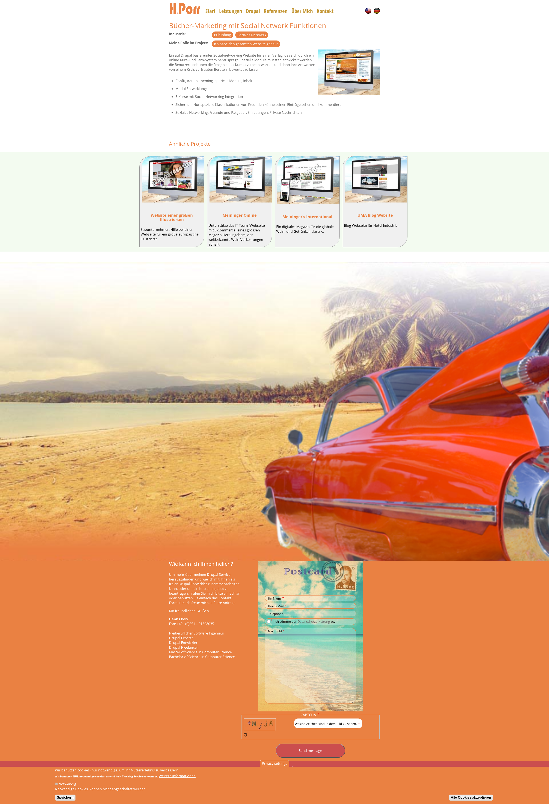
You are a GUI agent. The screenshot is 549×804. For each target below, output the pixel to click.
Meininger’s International (307, 216)
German (377, 11)
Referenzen (276, 11)
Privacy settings (274, 763)
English (368, 11)
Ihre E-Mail (276, 606)
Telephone (275, 614)
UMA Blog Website (375, 215)
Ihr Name (275, 598)
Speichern (65, 797)
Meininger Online (240, 215)
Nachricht (275, 631)
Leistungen (230, 11)
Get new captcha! (245, 734)
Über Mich (302, 11)
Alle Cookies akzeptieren (471, 797)
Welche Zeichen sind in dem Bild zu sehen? (326, 724)
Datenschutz (272, 620)
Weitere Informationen (177, 776)
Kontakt (325, 11)
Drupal (253, 11)
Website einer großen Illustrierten (172, 217)
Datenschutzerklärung (313, 621)
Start (210, 11)
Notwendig (67, 784)
